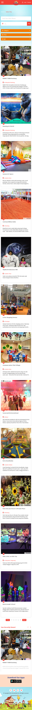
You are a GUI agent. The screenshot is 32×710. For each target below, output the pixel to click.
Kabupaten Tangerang (10, 560)
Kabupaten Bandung (10, 82)
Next (24, 620)
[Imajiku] (19, 695)
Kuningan (7, 321)
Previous (28, 627)
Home (2, 11)
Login (25, 2)
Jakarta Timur (8, 273)
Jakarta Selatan (8, 464)
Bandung (7, 226)
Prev (7, 620)
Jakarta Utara (8, 178)
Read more (29, 75)
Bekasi (6, 417)
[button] (16, 30)
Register (29, 2)
